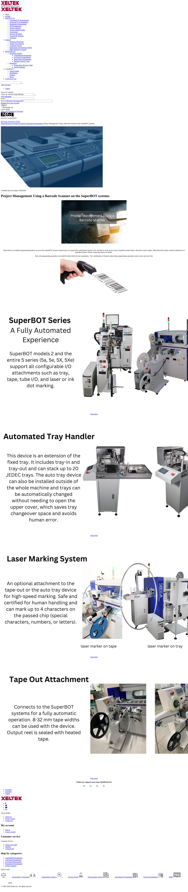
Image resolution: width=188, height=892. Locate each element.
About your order (11, 845)
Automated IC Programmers (19, 20)
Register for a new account (10, 103)
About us (8, 817)
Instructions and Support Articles (21, 48)
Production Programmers (18, 24)
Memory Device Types (22, 61)
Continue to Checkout (15, 111)
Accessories (14, 32)
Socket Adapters (15, 28)
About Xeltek (14, 71)
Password (4, 101)
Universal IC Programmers (19, 22)
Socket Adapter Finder (17, 30)
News (12, 77)
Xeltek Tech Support (17, 44)
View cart (4, 111)
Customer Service (16, 46)
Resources (13, 63)
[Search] (22, 83)
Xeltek (7, 794)
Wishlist (8, 847)
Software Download (17, 42)
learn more (94, 414)
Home (3, 123)
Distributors (14, 73)
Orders (7, 89)
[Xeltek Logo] (10, 6)
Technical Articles (16, 53)
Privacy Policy (10, 819)
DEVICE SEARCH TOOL (10, 122)
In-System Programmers (13, 862)
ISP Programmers (16, 26)
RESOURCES (10, 51)
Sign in (3, 96)
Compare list (9, 849)
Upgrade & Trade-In (17, 36)
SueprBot (8, 790)
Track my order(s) (7, 94)
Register (8, 96)
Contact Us (9, 821)
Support (8, 40)
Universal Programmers (13, 860)
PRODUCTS (10, 18)
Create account (10, 832)
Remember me (8, 107)
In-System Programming (22, 57)
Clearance (13, 38)
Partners (12, 75)
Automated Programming (22, 55)
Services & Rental (16, 34)
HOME (7, 16)
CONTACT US (10, 79)
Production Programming (22, 59)
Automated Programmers (34, 123)
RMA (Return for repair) (18, 50)
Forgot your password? (15, 101)
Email (3, 99)
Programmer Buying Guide (23, 65)
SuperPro (8, 792)
